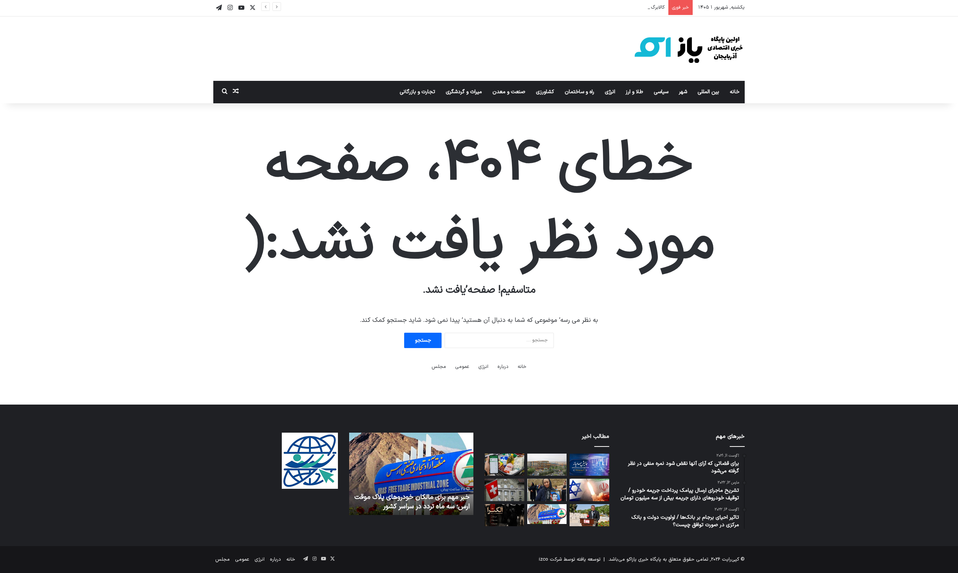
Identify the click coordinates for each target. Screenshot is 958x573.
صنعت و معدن (508, 92)
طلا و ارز (634, 92)
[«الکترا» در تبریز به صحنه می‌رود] (504, 515)
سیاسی (661, 92)
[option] (411, 474)
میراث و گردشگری (464, 92)
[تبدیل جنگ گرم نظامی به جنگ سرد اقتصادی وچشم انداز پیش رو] (589, 490)
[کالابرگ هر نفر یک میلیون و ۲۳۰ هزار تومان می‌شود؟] (504, 465)
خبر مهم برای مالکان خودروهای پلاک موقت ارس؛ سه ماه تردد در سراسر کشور (412, 502)
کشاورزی (545, 92)
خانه (734, 92)
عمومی (462, 367)
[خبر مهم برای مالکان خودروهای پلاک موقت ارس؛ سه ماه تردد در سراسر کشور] (547, 514)
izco (543, 559)
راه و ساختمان (579, 92)
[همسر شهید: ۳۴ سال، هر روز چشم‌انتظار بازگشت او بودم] (547, 490)
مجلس (438, 367)
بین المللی (708, 92)
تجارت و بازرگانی (417, 92)
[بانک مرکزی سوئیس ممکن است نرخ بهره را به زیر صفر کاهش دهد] (504, 490)
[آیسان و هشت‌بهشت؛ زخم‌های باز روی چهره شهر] (547, 465)
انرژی (610, 92)
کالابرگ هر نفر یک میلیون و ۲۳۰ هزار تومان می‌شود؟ (610, 7)
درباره (503, 367)
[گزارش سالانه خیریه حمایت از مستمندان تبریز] (589, 465)
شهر (683, 92)
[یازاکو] (688, 48)
